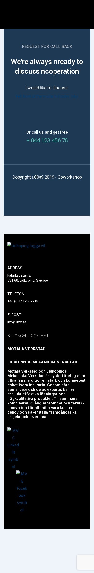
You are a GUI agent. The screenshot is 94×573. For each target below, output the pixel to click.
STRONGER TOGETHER (27, 335)
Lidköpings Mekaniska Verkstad (42, 362)
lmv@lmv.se (16, 322)
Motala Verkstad (26, 349)
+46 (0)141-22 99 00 (23, 301)
